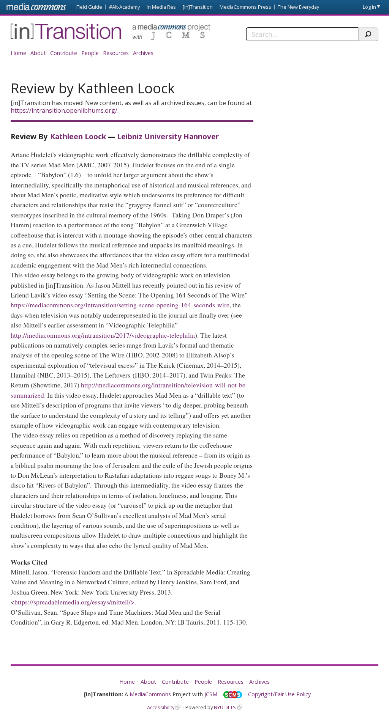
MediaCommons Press (245, 6)
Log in (369, 6)
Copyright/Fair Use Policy (279, 694)
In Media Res (161, 6)
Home (18, 53)
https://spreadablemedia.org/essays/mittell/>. (76, 601)
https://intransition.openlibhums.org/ (64, 110)
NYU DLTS (225, 707)
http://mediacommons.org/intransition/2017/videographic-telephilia (103, 335)
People (90, 53)
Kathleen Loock (78, 136)
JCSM (210, 694)
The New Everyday (298, 6)
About (38, 53)
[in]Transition (198, 6)
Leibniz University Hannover (168, 136)
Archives (143, 53)
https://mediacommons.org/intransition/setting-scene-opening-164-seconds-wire (120, 304)
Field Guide (89, 6)
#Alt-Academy (124, 6)
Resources (116, 53)
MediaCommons (150, 694)
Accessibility (160, 707)
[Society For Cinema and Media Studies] (232, 695)
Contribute (63, 53)
